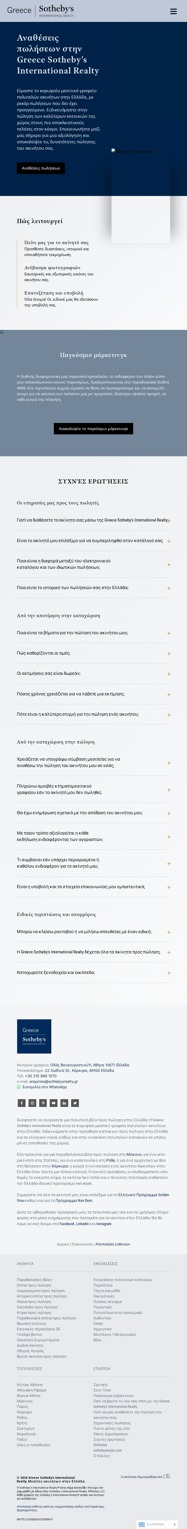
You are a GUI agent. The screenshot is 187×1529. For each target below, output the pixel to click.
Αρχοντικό (103, 1329)
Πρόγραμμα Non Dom (74, 1200)
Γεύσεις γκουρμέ (108, 1301)
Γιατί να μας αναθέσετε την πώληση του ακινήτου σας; (128, 1415)
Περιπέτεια (103, 1285)
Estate (98, 1323)
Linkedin (82, 1223)
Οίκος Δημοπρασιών (111, 1434)
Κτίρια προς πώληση (34, 1312)
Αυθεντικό (102, 1318)
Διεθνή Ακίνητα (30, 1345)
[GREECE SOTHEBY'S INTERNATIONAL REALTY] (41, 11)
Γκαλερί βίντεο (29, 1334)
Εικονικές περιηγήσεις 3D (38, 1329)
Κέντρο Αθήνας (30, 1385)
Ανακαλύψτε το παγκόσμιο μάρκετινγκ (93, 428)
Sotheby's (100, 1445)
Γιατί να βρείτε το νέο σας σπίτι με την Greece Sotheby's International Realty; (132, 1404)
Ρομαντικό (103, 1307)
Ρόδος (22, 1417)
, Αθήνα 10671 (89, 1065)
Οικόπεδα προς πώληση (37, 1307)
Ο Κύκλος (102, 1456)
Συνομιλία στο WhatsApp (45, 1087)
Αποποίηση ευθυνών (112, 1244)
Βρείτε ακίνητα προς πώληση (41, 1356)
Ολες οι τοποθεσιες (33, 1445)
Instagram (104, 1223)
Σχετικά (100, 1385)
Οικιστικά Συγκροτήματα (38, 1340)
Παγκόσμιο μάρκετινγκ (114, 1395)
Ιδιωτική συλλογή (31, 1323)
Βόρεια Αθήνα (28, 1395)
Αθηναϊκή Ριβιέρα (31, 1390)
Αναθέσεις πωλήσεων (41, 168)
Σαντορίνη (25, 1428)
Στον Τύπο (102, 1390)
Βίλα (97, 1340)
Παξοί (22, 1439)
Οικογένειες (104, 1296)
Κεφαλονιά (26, 1434)
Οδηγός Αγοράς (30, 1351)
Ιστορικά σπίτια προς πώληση (42, 1296)
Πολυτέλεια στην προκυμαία (118, 1312)
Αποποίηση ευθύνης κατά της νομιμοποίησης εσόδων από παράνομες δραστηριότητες (60, 1508)
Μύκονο (134, 1154)
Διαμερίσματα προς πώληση (41, 1291)
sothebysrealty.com (108, 1450)
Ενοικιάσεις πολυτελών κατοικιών (123, 1280)
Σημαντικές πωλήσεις (112, 1423)
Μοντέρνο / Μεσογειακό (115, 1334)
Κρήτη (22, 1423)
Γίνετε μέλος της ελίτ (112, 1428)
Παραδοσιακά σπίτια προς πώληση (46, 1318)
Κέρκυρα (60, 1166)
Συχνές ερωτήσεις (109, 1439)
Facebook (67, 1223)
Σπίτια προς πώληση (34, 1285)
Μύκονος (25, 1401)
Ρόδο (110, 1160)
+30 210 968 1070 (40, 1076)
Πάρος (22, 1406)
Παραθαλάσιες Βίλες (34, 1280)
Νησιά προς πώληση (34, 1301)
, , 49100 (79, 1070)
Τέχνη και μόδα (107, 1291)
